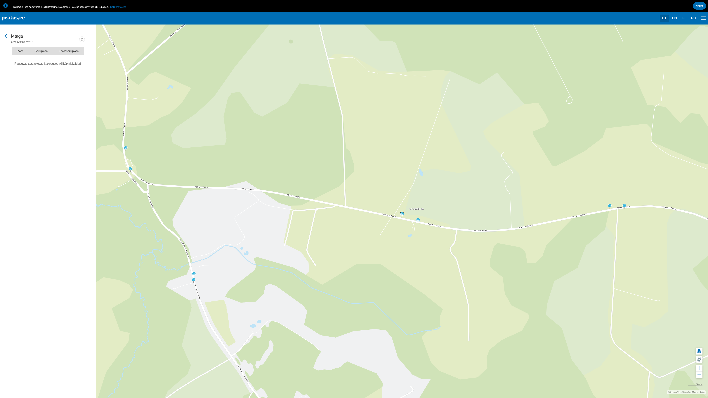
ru (693, 18)
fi (684, 18)
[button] (699, 351)
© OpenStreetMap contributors (693, 392)
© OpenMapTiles (674, 392)
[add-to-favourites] (82, 39)
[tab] (20, 51)
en (674, 18)
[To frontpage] (21, 18)
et (664, 18)
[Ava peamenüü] (703, 18)
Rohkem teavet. (118, 7)
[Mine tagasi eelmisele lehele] (6, 36)
